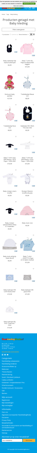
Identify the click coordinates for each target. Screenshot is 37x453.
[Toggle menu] (33, 8)
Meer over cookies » (19, 5)
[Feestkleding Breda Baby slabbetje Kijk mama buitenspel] (10, 48)
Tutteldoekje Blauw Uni (27, 95)
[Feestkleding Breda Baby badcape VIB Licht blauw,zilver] (10, 277)
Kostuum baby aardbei (10, 95)
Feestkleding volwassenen (10, 361)
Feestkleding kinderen (9, 364)
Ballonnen (5, 369)
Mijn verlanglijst (7, 405)
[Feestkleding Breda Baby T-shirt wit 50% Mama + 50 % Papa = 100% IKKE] (27, 145)
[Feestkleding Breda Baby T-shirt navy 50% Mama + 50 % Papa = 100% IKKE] (10, 145)
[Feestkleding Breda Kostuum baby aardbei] (10, 81)
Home (3, 14)
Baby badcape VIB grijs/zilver (27, 291)
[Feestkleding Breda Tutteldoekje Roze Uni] (10, 113)
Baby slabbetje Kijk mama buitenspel (9, 61)
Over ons (5, 412)
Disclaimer (5, 418)
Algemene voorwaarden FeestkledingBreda (16, 415)
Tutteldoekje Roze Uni (10, 127)
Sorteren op (14, 34)
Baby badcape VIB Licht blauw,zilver (10, 291)
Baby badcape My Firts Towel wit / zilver (10, 323)
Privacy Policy (6, 420)
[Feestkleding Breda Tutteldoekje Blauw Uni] (27, 81)
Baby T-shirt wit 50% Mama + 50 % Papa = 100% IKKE (27, 159)
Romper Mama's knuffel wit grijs (27, 192)
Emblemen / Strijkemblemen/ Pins (13, 383)
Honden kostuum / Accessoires (12, 388)
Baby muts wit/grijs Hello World (9, 257)
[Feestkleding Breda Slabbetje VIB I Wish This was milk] (27, 113)
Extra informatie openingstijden (10, 351)
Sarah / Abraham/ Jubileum (11, 377)
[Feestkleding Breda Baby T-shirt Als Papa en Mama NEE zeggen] (27, 48)
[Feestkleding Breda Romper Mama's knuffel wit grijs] (27, 178)
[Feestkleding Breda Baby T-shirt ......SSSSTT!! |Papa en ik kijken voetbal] (27, 244)
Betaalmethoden (7, 423)
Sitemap (4, 433)
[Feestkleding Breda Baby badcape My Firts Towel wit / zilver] (10, 309)
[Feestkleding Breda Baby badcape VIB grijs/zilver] (27, 277)
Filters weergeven (19, 30)
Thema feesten (7, 372)
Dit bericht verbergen (29, 3)
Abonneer (29, 440)
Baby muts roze (27, 223)
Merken (4, 393)
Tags (7, 14)
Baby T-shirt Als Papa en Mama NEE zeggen (27, 62)
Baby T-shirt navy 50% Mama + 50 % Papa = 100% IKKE (10, 159)
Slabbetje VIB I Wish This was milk (27, 127)
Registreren (6, 400)
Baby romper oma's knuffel (9, 192)
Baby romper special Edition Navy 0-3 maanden (9, 224)
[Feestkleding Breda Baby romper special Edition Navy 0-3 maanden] (10, 210)
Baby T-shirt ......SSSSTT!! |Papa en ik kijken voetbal (27, 258)
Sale (3, 391)
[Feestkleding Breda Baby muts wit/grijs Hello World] (10, 244)
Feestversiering (7, 375)
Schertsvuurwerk (7, 385)
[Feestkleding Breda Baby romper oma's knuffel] (10, 178)
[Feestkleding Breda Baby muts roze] (27, 210)
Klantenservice (7, 430)
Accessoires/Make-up (9, 366)
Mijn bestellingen (7, 403)
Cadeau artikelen (7, 380)
